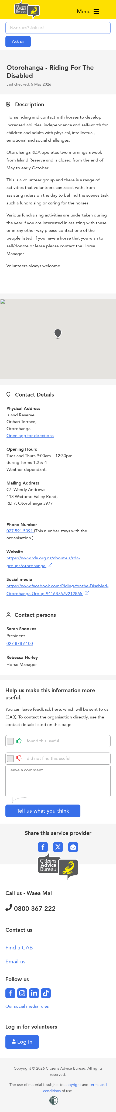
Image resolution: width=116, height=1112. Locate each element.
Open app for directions (30, 436)
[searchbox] (58, 27)
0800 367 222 (34, 908)
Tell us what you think (43, 810)
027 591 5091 (20, 531)
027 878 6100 (19, 644)
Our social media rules (27, 1006)
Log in (24, 1041)
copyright (73, 1084)
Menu (84, 11)
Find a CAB (19, 947)
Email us (15, 961)
